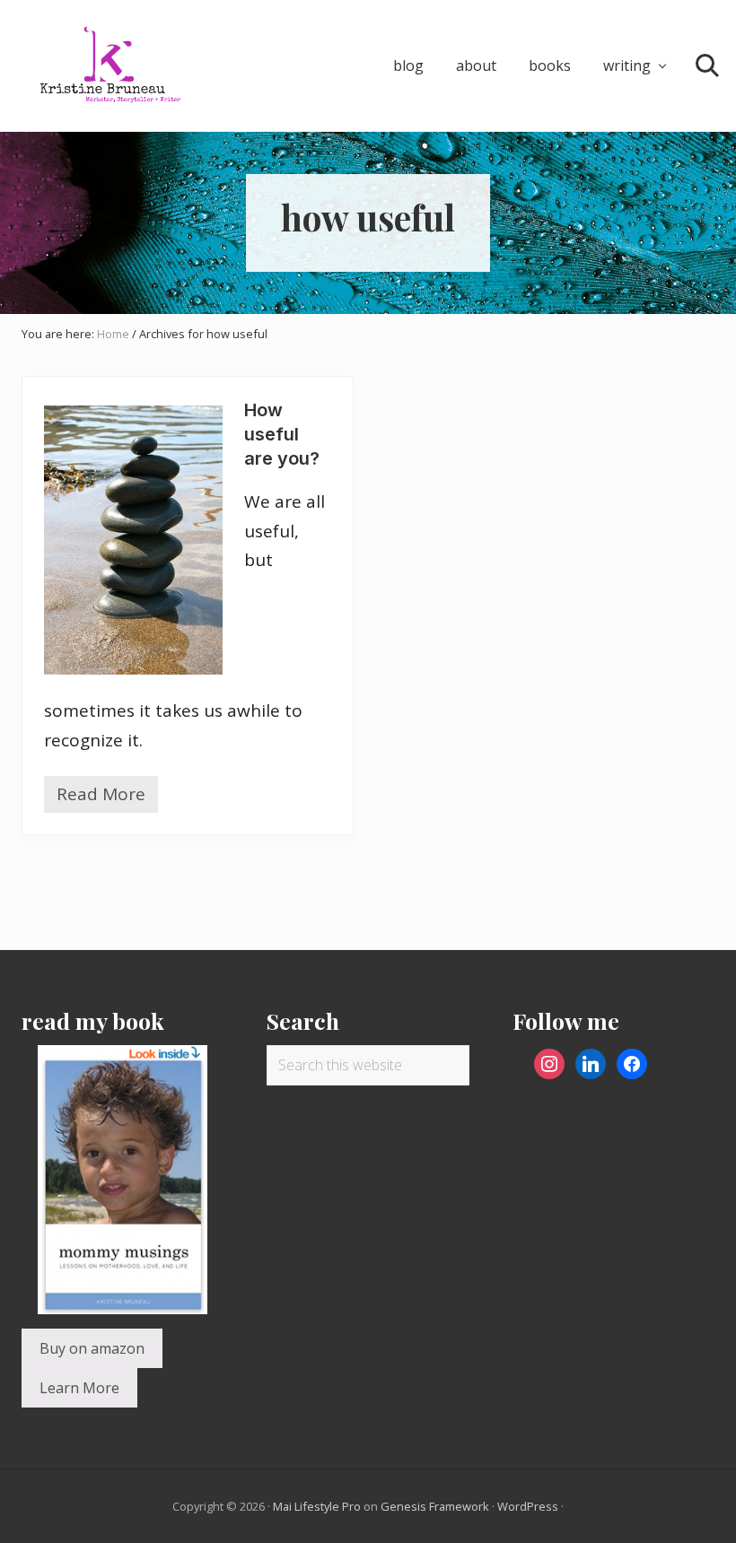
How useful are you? (282, 434)
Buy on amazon (92, 1348)
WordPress (527, 1506)
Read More (101, 797)
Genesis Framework (435, 1506)
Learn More (79, 1388)
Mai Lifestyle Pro (317, 1506)
